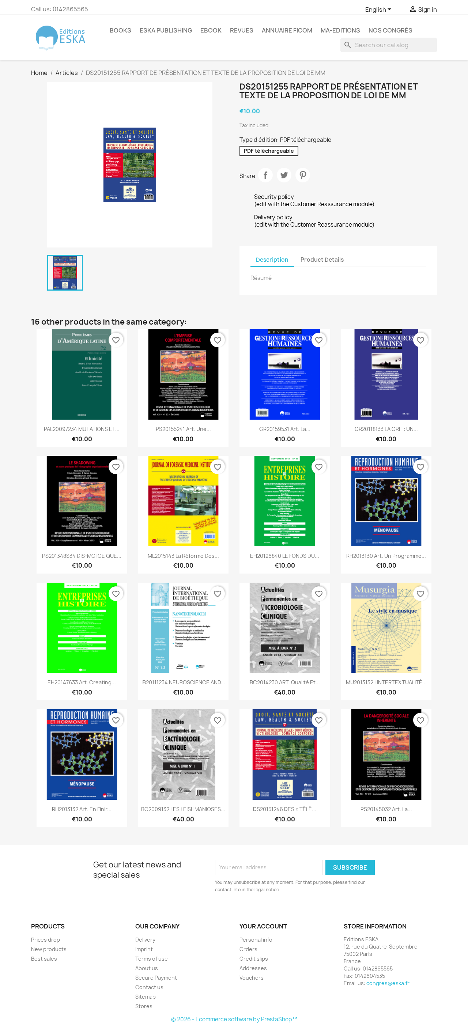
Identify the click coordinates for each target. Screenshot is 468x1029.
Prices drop (45, 939)
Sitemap (145, 996)
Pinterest (302, 175)
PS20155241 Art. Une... (183, 428)
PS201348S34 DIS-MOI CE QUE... (81, 555)
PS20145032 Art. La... (386, 809)
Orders (248, 949)
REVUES (241, 30)
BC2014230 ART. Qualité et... (285, 682)
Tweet (284, 175)
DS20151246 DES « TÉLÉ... (284, 809)
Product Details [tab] (322, 260)
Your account (263, 926)
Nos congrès (390, 30)
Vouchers (251, 977)
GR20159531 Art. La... (284, 428)
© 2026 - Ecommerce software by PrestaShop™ (234, 1019)
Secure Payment (156, 977)
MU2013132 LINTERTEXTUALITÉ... (386, 682)
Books (120, 30)
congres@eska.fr (388, 983)
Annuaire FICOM (287, 30)
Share (265, 175)
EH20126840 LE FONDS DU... (284, 555)
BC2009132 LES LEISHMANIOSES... (183, 809)
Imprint (144, 949)
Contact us (149, 987)
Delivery (145, 939)
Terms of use (151, 958)
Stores (143, 1006)
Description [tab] (272, 260)
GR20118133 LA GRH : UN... (386, 428)
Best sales (44, 958)
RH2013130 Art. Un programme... (386, 555)
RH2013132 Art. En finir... (82, 809)
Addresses (253, 968)
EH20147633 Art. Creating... (82, 682)
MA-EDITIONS (340, 30)
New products (49, 949)
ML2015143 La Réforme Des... (183, 555)
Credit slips (253, 958)
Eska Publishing (166, 30)
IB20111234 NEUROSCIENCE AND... (183, 682)
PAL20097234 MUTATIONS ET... (82, 428)
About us (146, 968)
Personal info (255, 939)
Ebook (211, 30)
